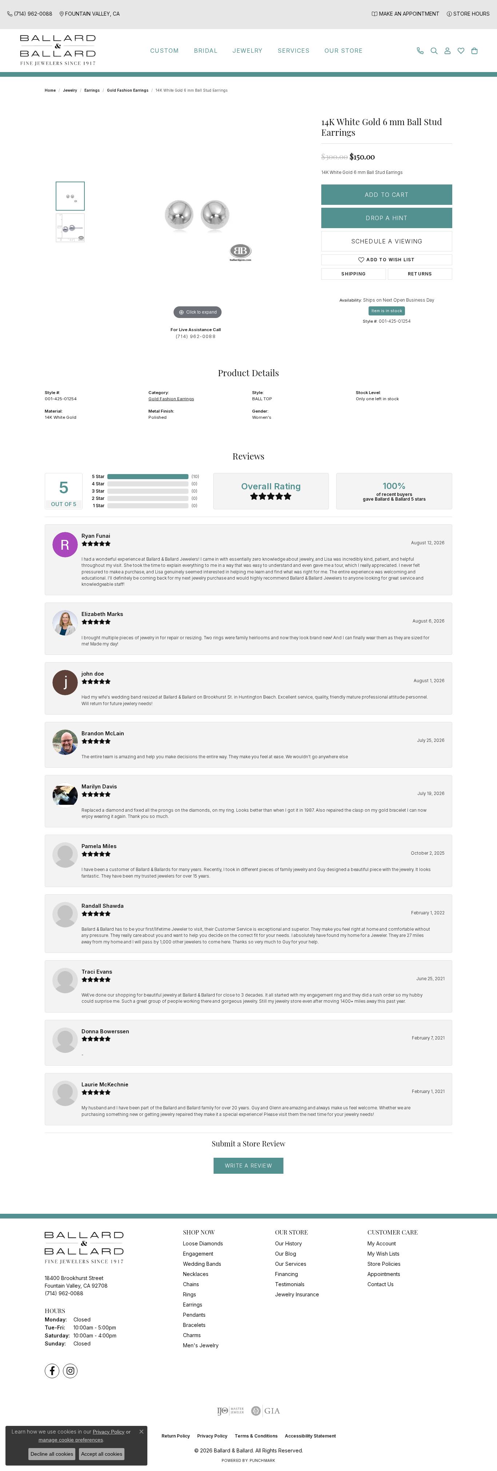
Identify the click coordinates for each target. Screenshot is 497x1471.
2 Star (98, 498)
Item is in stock (386, 310)
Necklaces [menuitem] (195, 1274)
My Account (381, 1243)
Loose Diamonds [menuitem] (203, 1243)
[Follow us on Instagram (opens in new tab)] (70, 1371)
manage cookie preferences (71, 1440)
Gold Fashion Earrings (127, 90)
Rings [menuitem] (189, 1294)
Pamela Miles (98, 846)
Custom (164, 50)
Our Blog (285, 1254)
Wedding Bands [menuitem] (202, 1264)
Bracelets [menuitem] (194, 1325)
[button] (434, 51)
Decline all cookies (52, 1454)
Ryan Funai (95, 536)
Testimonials (290, 1284)
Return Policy (176, 1436)
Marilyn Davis (99, 786)
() (195, 476)
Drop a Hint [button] (386, 218)
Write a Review (248, 1165)
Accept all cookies (101, 1454)
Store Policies (384, 1264)
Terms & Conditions (256, 1436)
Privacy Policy (212, 1436)
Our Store (344, 50)
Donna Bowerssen (105, 1031)
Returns (420, 274)
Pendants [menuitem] (194, 1315)
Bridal (206, 50)
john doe (92, 674)
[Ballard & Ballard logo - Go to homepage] (56, 50)
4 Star (98, 483)
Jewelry (247, 50)
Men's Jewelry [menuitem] (201, 1345)
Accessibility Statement (310, 1436)
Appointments (383, 1274)
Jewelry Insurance (297, 1294)
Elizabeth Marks (102, 614)
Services (294, 50)
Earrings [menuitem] (192, 1304)
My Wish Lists (383, 1254)
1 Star (98, 505)
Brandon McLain (102, 733)
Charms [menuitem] (192, 1335)
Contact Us (380, 1284)
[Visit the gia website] (265, 1411)
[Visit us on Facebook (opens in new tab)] (52, 1371)
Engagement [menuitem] (198, 1254)
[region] (197, 212)
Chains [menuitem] (191, 1284)
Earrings (92, 90)
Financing (286, 1274)
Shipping (353, 274)
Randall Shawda (102, 906)
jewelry (70, 90)
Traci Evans (96, 972)
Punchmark (262, 1460)
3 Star (98, 491)
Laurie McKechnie (104, 1084)
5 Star (98, 476)
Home (50, 90)
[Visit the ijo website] (230, 1411)
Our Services (290, 1264)
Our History (288, 1243)
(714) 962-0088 (196, 336)
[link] (29, 13)
